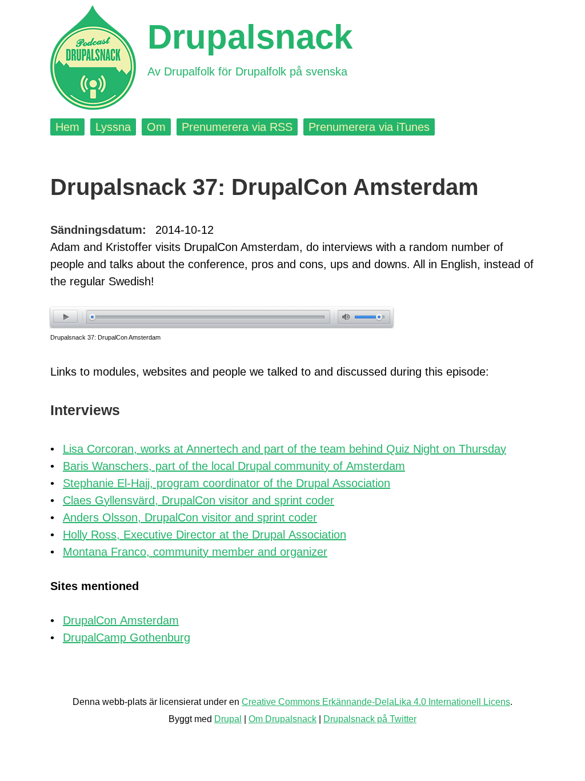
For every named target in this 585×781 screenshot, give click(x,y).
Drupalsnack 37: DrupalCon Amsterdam (105, 337)
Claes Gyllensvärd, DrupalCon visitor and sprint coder (198, 500)
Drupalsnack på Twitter (369, 719)
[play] (65, 316)
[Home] (93, 58)
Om (156, 127)
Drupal (228, 719)
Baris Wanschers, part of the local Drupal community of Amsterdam (234, 466)
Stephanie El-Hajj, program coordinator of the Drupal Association (226, 483)
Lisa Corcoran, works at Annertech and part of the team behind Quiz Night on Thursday (284, 449)
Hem (67, 127)
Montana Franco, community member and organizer (195, 551)
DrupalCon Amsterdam (121, 620)
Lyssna (113, 127)
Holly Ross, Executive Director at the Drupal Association (204, 534)
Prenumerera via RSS (237, 127)
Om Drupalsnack (282, 719)
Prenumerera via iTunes (369, 127)
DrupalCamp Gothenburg (126, 637)
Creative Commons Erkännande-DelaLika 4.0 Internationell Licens (376, 702)
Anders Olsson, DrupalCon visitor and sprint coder (190, 517)
